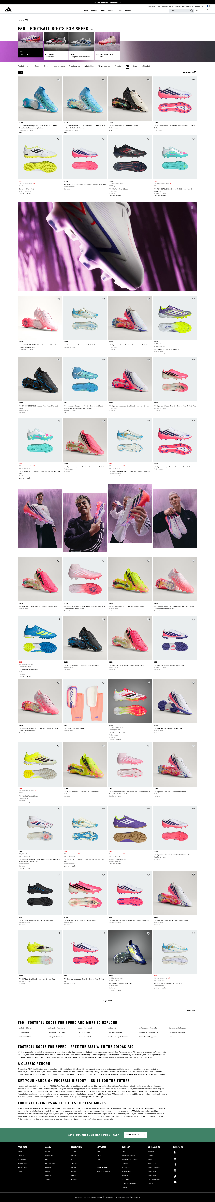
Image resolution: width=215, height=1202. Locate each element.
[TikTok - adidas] (185, 1177)
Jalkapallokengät (85, 1028)
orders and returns (167, 6)
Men (86, 11)
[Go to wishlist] (202, 10)
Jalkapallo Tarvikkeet (56, 1032)
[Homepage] (8, 9)
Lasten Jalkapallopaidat (148, 1028)
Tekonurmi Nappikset (177, 1032)
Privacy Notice (109, 1197)
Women (94, 11)
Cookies (100, 1197)
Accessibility (135, 1197)
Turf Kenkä (173, 1037)
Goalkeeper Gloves (25, 1037)
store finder (151, 6)
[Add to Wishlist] (58, 80)
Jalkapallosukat (84, 1037)
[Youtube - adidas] (185, 1183)
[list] (107, 66)
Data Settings (91, 1197)
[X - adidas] (185, 1165)
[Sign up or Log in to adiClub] (197, 10)
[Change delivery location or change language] (208, 6)
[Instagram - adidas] (185, 1158)
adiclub (197, 6)
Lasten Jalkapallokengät (118, 1037)
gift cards (178, 6)
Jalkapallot (112, 1028)
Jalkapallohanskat (55, 1037)
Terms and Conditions (122, 1197)
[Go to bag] (208, 10)
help (158, 6)
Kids (103, 11)
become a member (188, 6)
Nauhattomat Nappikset (148, 1037)
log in (203, 6)
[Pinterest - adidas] (185, 1171)
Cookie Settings (80, 1197)
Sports (119, 11)
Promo (128, 11)
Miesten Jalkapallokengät (149, 1032)
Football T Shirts (24, 1028)
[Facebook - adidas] (185, 1152)
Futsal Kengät (23, 1032)
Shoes (110, 11)
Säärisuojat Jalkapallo (177, 1028)
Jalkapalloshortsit (85, 1032)
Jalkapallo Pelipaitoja (56, 1028)
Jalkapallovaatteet (115, 1032)
